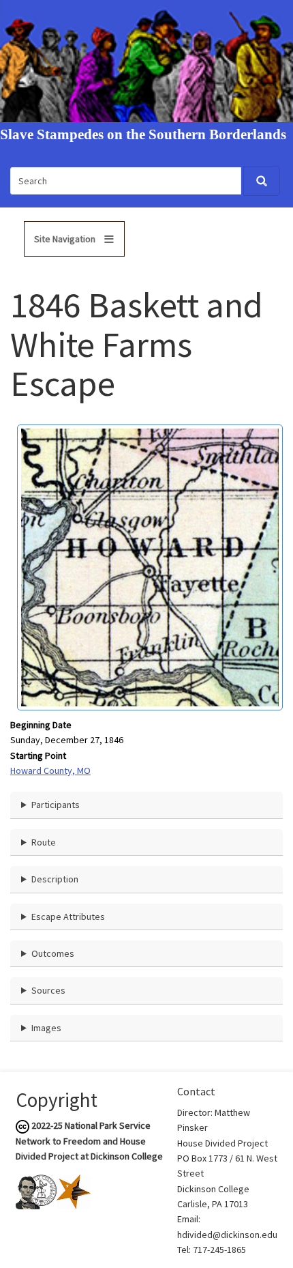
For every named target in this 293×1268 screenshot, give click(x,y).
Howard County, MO (50, 770)
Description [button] (54, 879)
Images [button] (46, 1028)
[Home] (146, 60)
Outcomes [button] (52, 953)
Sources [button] (48, 990)
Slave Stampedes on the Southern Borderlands (143, 135)
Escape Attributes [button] (68, 916)
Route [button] (43, 842)
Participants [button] (55, 804)
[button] (150, 566)
